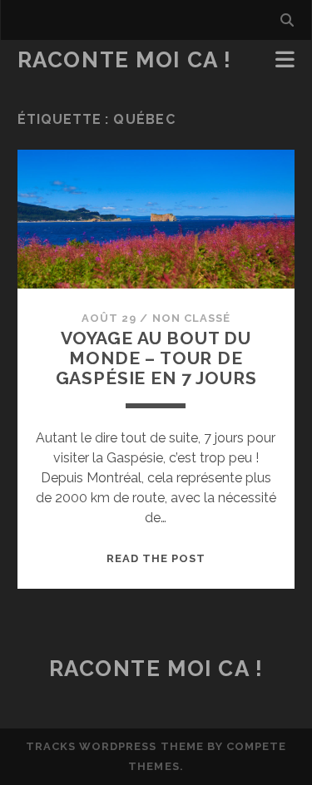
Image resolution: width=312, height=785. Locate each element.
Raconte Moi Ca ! (124, 59)
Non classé (191, 318)
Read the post (156, 558)
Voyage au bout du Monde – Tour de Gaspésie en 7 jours (156, 358)
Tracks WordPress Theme (115, 746)
